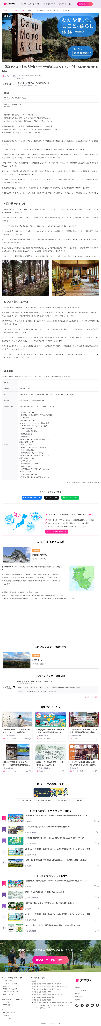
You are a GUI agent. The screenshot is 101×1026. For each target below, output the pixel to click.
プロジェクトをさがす (10, 983)
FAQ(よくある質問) (9, 1012)
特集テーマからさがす (10, 989)
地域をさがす (7, 986)
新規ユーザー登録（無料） (50, 959)
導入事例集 (6, 1005)
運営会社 (77, 1000)
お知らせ (6, 1015)
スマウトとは (7, 981)
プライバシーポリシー (82, 990)
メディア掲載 (7, 1018)
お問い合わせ (79, 996)
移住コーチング (8, 994)
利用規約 (77, 987)
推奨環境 (77, 993)
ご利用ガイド (7, 1002)
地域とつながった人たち (11, 991)
